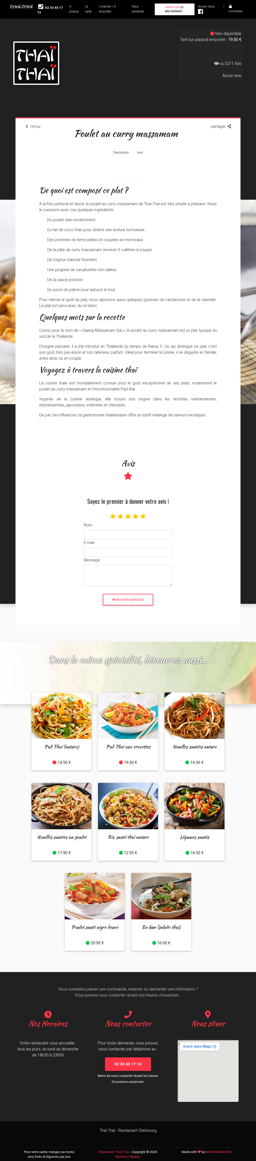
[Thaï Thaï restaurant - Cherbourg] (36, 52)
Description (121, 152)
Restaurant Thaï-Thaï (114, 1152)
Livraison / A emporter (107, 8)
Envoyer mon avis (129, 600)
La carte (88, 8)
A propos (74, 8)
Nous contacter (138, 8)
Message (92, 559)
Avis (140, 152)
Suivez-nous (206, 6)
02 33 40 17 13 (50, 9)
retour (35, 126)
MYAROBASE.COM (219, 1152)
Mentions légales (128, 1157)
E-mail (89, 542)
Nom (88, 524)
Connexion (235, 11)
